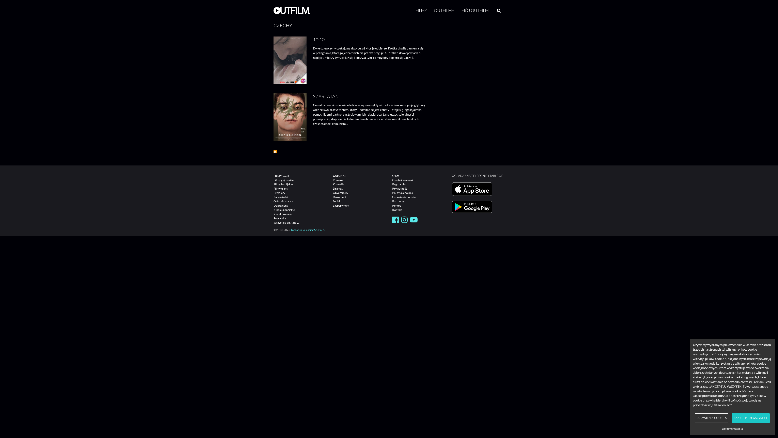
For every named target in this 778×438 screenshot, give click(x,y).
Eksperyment (341, 205)
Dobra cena (281, 205)
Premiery (279, 192)
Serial (336, 201)
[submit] (499, 10)
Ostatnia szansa (283, 201)
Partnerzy (398, 201)
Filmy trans (281, 188)
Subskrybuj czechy (275, 151)
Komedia (338, 184)
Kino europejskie (284, 209)
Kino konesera (283, 214)
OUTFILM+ (444, 10)
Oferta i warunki (402, 180)
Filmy (421, 10)
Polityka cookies (402, 192)
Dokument (339, 197)
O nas (395, 175)
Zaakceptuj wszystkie (751, 418)
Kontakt (397, 209)
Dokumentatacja (732, 428)
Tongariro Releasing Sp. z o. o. (308, 230)
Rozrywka (280, 218)
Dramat (338, 188)
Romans (338, 180)
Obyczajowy (340, 192)
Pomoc (396, 205)
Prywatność (399, 188)
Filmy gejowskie (284, 180)
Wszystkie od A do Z (286, 222)
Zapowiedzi (281, 197)
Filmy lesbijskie (283, 184)
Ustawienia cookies (404, 197)
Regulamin (399, 184)
